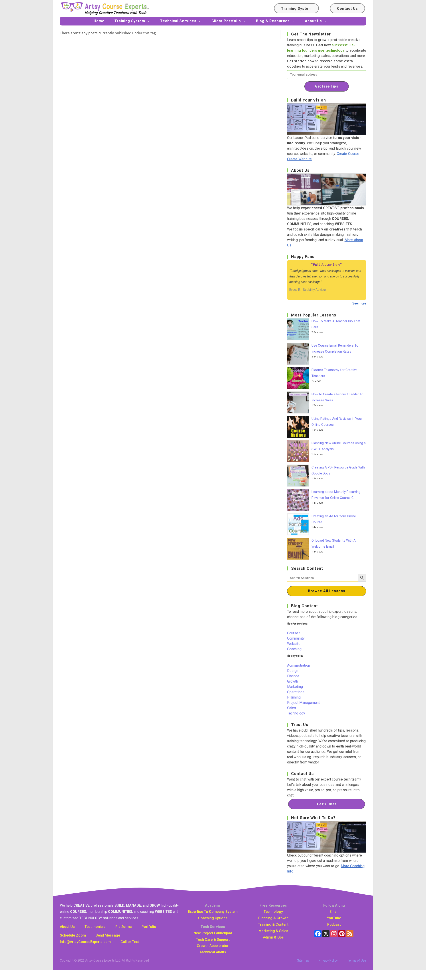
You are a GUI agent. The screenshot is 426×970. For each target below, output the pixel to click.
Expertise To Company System (213, 911)
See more (359, 303)
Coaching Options (212, 918)
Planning (294, 697)
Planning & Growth (273, 918)
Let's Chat (326, 804)
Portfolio (149, 927)
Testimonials (95, 927)
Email (333, 911)
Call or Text (129, 942)
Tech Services (213, 927)
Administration (298, 665)
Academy (213, 905)
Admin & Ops (273, 937)
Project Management (303, 703)
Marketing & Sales (273, 931)
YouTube (334, 918)
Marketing (295, 687)
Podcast (334, 924)
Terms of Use (356, 960)
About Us (313, 21)
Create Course (348, 154)
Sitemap (303, 960)
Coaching (294, 649)
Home (99, 21)
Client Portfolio (226, 21)
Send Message (108, 935)
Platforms (123, 927)
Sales (291, 708)
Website (293, 644)
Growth (292, 681)
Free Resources (273, 905)
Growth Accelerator (213, 946)
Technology (296, 713)
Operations (296, 692)
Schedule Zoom (73, 935)
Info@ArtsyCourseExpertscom (85, 942)
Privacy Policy (328, 960)
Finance (293, 676)
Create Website (299, 159)
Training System (296, 8)
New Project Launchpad (212, 933)
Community (296, 638)
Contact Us (347, 8)
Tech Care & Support (213, 939)
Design (292, 671)
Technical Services (178, 21)
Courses (293, 633)
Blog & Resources (273, 21)
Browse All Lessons (326, 591)
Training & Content (273, 924)
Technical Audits (212, 952)
